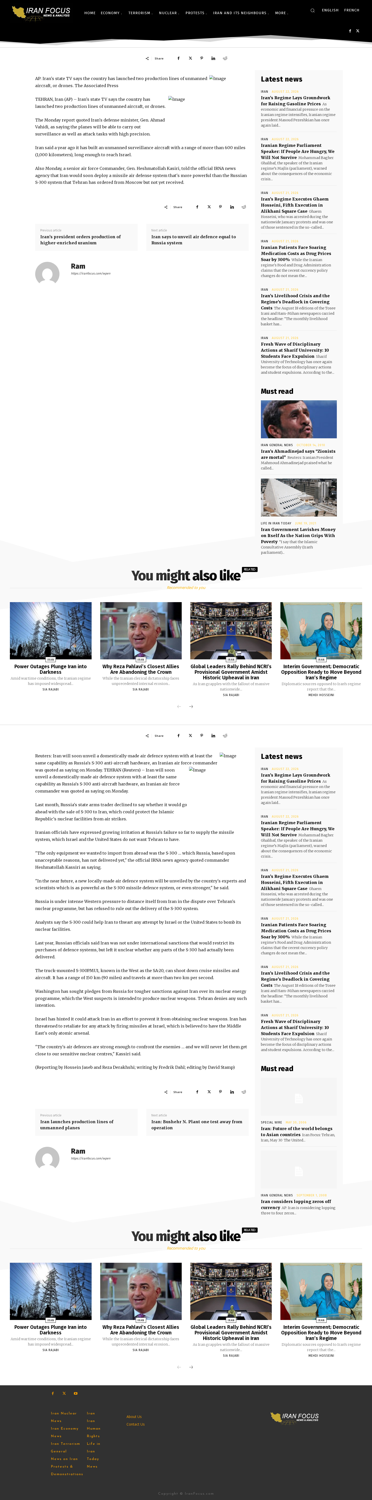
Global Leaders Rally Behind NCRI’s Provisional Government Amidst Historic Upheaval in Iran (231, 672)
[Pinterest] (202, 58)
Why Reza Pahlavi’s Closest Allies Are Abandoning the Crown (140, 669)
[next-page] (191, 707)
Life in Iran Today (276, 523)
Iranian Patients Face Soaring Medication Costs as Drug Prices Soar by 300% (296, 253)
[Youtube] (75, 1393)
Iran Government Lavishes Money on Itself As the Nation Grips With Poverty (298, 535)
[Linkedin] (213, 58)
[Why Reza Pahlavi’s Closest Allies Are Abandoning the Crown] (141, 630)
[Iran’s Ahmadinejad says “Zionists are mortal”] (299, 419)
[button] (312, 10)
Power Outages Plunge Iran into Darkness (50, 669)
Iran (264, 91)
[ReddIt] (225, 58)
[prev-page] (179, 707)
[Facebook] (350, 31)
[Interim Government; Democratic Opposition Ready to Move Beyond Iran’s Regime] (321, 630)
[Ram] (50, 274)
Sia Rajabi (51, 689)
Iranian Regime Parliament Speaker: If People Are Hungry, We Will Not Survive (298, 151)
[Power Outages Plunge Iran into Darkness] (50, 630)
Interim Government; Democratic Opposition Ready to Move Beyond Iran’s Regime (321, 672)
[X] (357, 31)
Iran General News (277, 445)
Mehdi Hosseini (321, 695)
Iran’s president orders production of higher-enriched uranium (80, 239)
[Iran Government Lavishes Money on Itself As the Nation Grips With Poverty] (299, 498)
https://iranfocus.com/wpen (90, 273)
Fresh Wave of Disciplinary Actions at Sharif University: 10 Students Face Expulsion (295, 350)
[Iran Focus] (41, 13)
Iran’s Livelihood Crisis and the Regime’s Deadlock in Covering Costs (295, 301)
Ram (78, 266)
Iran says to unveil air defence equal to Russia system (193, 239)
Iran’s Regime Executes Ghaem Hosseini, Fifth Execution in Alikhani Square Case (295, 205)
